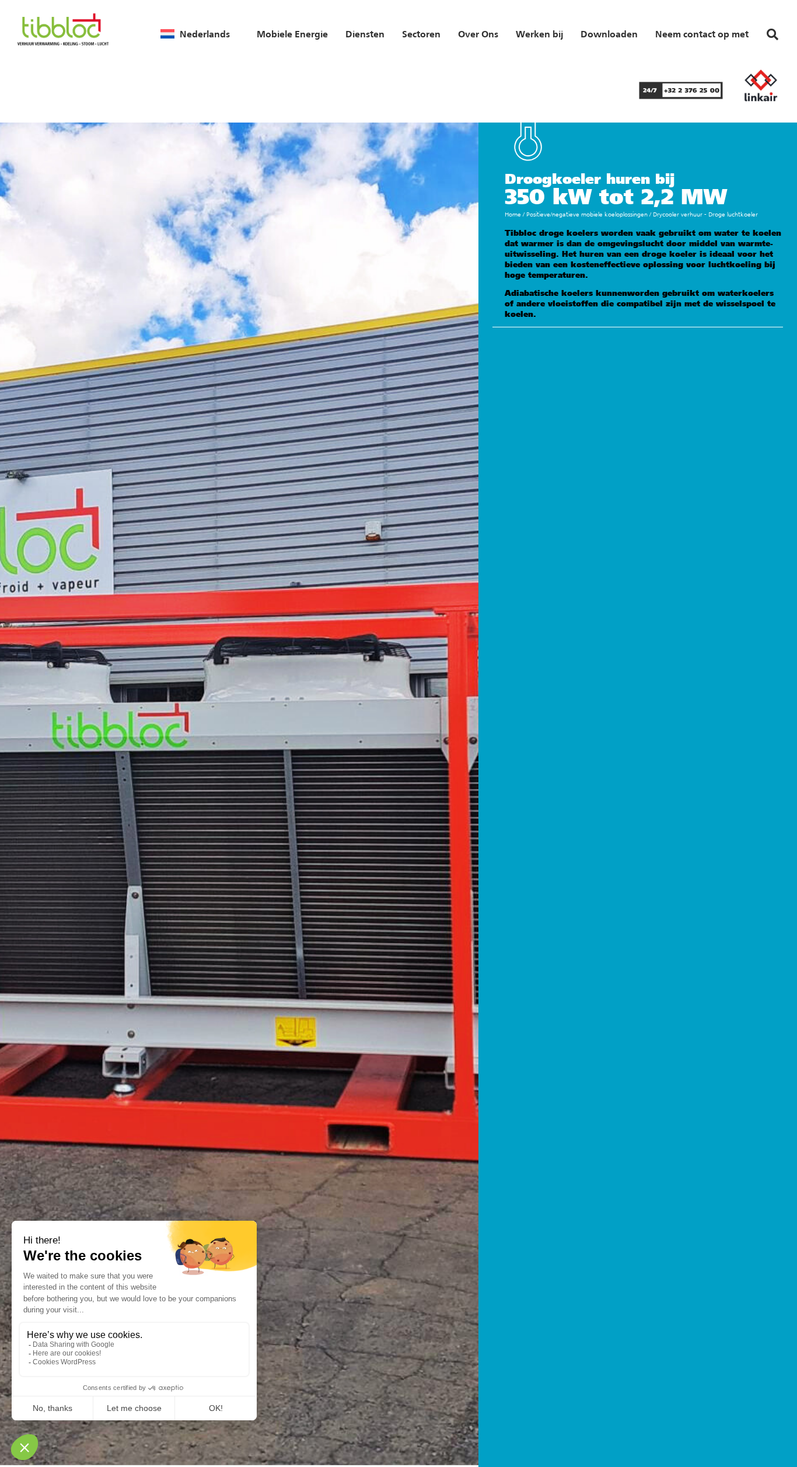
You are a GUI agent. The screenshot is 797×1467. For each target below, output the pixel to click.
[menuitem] (195, 34)
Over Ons (478, 34)
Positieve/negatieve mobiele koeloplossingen (587, 214)
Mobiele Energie (292, 34)
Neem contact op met (702, 34)
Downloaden (609, 34)
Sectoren (421, 34)
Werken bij (539, 34)
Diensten (364, 34)
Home (513, 214)
